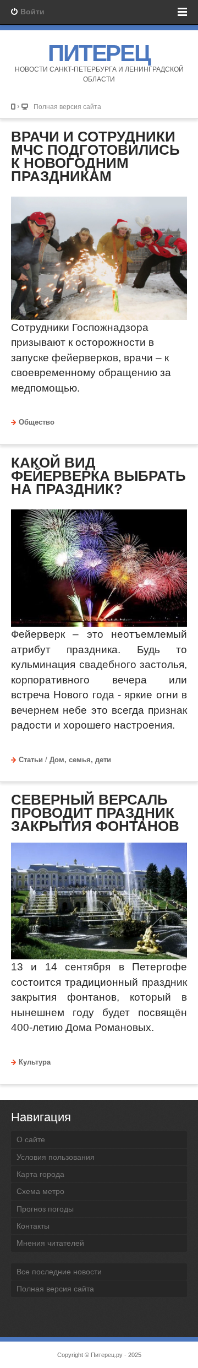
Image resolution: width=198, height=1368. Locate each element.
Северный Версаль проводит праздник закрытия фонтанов (95, 812)
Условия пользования (55, 1157)
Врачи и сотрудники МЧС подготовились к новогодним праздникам (95, 156)
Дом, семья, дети (80, 760)
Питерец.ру (107, 1354)
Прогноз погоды (45, 1208)
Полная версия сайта (67, 106)
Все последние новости (59, 1271)
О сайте (30, 1139)
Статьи (31, 760)
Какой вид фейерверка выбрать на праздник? (98, 475)
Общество (36, 422)
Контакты (33, 1226)
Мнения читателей (50, 1243)
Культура (35, 1062)
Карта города (40, 1174)
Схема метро (40, 1191)
